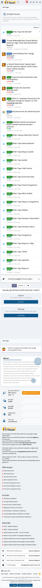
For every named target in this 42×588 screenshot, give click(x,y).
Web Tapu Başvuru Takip (23, 243)
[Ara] (37, 2)
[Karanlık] (40, 2)
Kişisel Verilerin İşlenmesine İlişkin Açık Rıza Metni (19, 542)
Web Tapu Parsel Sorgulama (25, 185)
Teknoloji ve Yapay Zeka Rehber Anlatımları (17, 517)
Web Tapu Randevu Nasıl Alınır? (26, 218)
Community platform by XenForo (18, 577)
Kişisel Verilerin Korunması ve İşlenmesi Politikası (19, 539)
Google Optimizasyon (11, 502)
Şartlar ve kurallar (15, 574)
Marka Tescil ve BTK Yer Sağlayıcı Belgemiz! (17, 535)
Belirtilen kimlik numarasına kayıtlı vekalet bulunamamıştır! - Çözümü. (21, 124)
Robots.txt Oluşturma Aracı (12, 486)
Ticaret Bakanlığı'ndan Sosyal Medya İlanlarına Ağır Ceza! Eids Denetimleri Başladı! (22, 42)
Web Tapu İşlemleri (21, 260)
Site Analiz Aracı (9, 471)
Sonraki (20, 286)
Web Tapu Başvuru (21, 268)
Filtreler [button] (36, 27)
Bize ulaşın (4, 574)
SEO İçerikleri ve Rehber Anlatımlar (15, 511)
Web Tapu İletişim (20, 210)
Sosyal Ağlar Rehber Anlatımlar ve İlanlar (17, 514)
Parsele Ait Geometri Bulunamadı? (18, 89)
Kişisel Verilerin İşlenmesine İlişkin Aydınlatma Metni (20, 545)
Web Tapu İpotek (20, 160)
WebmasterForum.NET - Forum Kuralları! (16, 532)
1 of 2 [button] (14, 286)
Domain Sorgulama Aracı (12, 483)
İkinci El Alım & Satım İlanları (12, 505)
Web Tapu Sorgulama (22, 235)
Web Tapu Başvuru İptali (23, 152)
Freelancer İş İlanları (10, 498)
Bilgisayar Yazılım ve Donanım (13, 508)
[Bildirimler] (27, 2)
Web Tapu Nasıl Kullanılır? (23, 143)
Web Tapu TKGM (20, 252)
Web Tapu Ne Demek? (22, 32)
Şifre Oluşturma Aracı (10, 480)
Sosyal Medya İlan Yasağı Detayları (20, 54)
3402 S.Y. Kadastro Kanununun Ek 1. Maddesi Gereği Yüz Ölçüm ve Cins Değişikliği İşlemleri (23, 100)
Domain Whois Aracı (10, 477)
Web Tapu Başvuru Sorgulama (26, 202)
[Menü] (2, 2)
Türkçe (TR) (6, 571)
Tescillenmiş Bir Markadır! (27, 443)
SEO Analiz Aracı (9, 474)
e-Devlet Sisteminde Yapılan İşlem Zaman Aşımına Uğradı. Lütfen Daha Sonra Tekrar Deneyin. (22, 66)
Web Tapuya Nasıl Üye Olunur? (26, 135)
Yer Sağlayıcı (34, 437)
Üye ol (22, 302)
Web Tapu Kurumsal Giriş (23, 177)
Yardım (35, 574)
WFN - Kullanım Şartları (11, 529)
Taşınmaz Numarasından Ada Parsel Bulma (22, 78)
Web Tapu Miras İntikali (22, 193)
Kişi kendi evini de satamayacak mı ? (23, 112)
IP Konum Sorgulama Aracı (12, 489)
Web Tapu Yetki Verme (22, 168)
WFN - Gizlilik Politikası (10, 526)
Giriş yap (22, 315)
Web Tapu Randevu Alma (23, 227)
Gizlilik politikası (27, 574)
